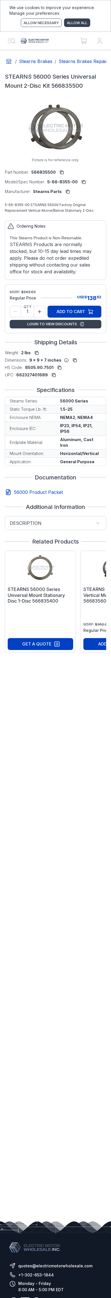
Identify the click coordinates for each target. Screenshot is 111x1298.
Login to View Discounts (52, 324)
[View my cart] (84, 41)
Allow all (77, 22)
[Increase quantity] (39, 311)
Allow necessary (41, 22)
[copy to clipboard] (61, 172)
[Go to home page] (9, 61)
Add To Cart (71, 311)
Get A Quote (37, 644)
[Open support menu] (11, 41)
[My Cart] (84, 41)
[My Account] (99, 41)
